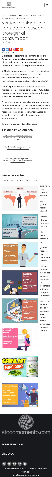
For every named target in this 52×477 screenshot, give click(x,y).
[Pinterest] (10, 49)
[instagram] (14, 463)
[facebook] (4, 463)
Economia (12, 15)
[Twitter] (7, 49)
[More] (21, 49)
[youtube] (20, 463)
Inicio (4, 15)
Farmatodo (33, 55)
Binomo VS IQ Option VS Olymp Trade (19, 180)
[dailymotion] (25, 463)
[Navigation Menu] (47, 5)
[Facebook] (3, 49)
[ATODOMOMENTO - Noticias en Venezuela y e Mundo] (9, 5)
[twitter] (9, 463)
